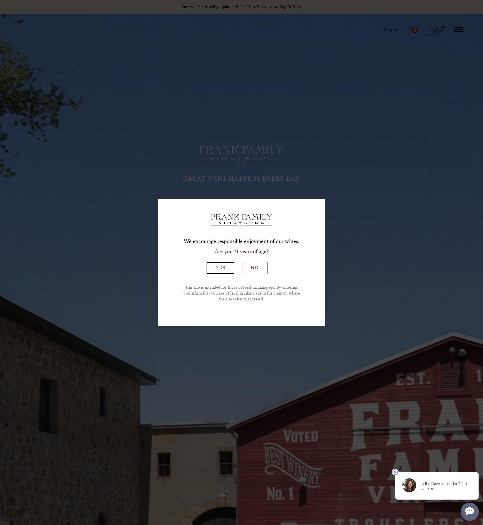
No (255, 268)
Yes (221, 268)
